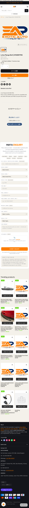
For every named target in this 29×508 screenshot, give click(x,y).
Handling (17, 410)
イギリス (5, 484)
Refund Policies (17, 502)
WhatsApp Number (6, 205)
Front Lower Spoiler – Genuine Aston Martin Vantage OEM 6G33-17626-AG (7, 328)
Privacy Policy (9, 502)
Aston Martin (23, 427)
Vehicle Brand (5, 167)
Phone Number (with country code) (9, 198)
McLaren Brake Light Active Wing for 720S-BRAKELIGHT (7, 301)
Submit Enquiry (14, 249)
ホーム (2, 17)
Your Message (4, 224)
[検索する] (26, 10)
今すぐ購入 (14, 75)
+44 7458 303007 (10, 458)
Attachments (5, 234)
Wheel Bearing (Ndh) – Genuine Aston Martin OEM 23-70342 (7, 357)
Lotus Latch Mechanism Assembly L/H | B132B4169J (7, 384)
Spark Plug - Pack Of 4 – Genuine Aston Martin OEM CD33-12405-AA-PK (21, 328)
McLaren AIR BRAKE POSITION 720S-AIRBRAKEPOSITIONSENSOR (7, 411)
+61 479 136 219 (9, 470)
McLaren (16, 428)
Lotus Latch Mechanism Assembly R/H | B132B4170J (21, 384)
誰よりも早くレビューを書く (14, 124)
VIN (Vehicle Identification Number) (12, 161)
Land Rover (7, 428)
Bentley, (3, 428)
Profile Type (4, 218)
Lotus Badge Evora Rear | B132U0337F (21, 356)
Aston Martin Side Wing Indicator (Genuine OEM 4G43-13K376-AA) (21, 301)
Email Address (5, 192)
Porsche (21, 428)
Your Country (4, 211)
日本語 (2, 482)
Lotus (2, 57)
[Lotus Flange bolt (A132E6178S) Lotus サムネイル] (3, 49)
